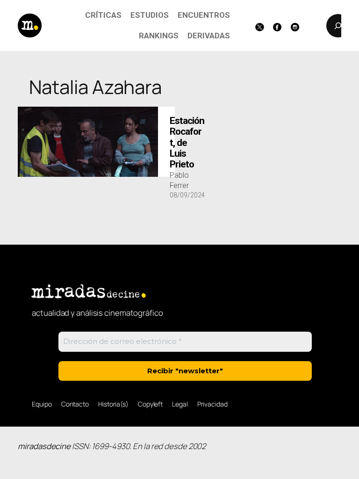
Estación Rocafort (187, 143)
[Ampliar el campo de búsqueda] (338, 25)
